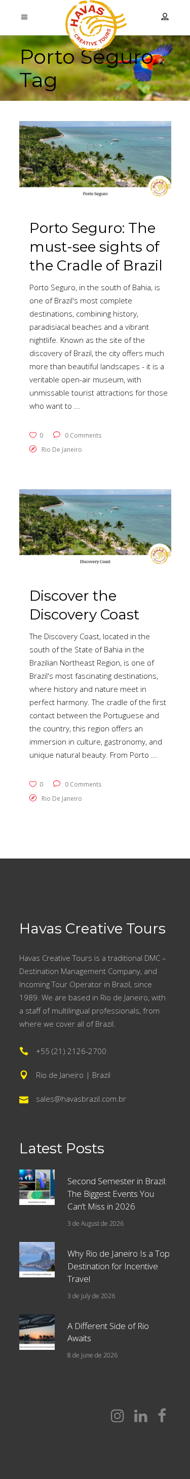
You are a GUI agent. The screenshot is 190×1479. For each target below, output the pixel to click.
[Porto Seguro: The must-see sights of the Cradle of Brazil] (95, 161)
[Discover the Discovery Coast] (95, 529)
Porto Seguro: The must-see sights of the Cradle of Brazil (96, 246)
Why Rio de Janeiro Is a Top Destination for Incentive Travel (118, 1266)
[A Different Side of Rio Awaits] (37, 1332)
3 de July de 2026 (91, 1296)
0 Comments (82, 435)
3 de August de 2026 (95, 1223)
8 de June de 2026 (92, 1355)
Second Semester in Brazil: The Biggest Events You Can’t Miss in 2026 (117, 1193)
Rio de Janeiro (62, 449)
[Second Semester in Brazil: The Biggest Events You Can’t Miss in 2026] (37, 1187)
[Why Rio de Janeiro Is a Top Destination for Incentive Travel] (37, 1259)
